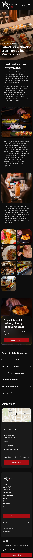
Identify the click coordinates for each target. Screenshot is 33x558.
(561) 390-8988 (9, 446)
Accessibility (6, 532)
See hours (25, 457)
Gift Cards (6, 507)
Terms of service (8, 529)
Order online (16, 463)
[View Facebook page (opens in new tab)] (4, 542)
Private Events (8, 496)
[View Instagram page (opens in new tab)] (7, 542)
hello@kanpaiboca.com (11, 450)
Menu (24, 5)
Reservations (7, 493)
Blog (4, 510)
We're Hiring (7, 504)
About (5, 485)
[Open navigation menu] (29, 5)
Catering (6, 501)
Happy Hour (7, 490)
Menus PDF (7, 487)
